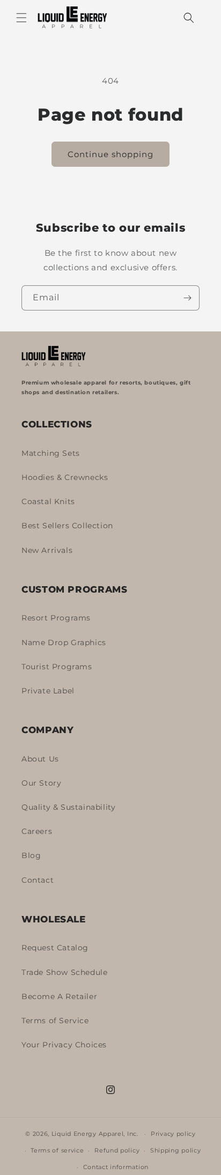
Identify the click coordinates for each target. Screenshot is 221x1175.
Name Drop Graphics (63, 642)
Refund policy (116, 1150)
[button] (21, 17)
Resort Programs (56, 618)
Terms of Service (55, 1020)
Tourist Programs (56, 666)
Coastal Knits (48, 501)
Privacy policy (173, 1133)
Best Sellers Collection (67, 525)
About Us (40, 759)
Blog (31, 855)
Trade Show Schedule (64, 972)
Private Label (48, 691)
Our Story (41, 783)
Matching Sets (50, 453)
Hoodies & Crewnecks (64, 477)
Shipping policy (175, 1150)
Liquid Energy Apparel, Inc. (94, 1133)
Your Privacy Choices (64, 1045)
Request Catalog (55, 947)
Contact (37, 880)
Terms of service (57, 1150)
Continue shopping (110, 154)
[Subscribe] (187, 298)
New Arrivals (46, 550)
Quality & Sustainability (68, 807)
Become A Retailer (59, 996)
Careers (36, 831)
